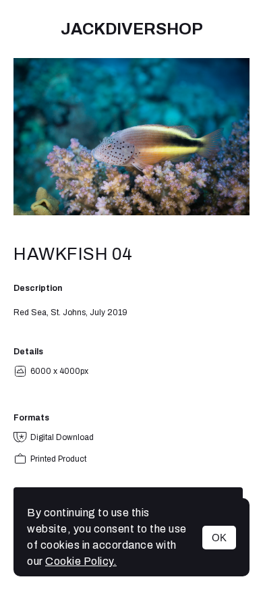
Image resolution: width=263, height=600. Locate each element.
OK (219, 537)
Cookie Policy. (81, 561)
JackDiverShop (132, 29)
